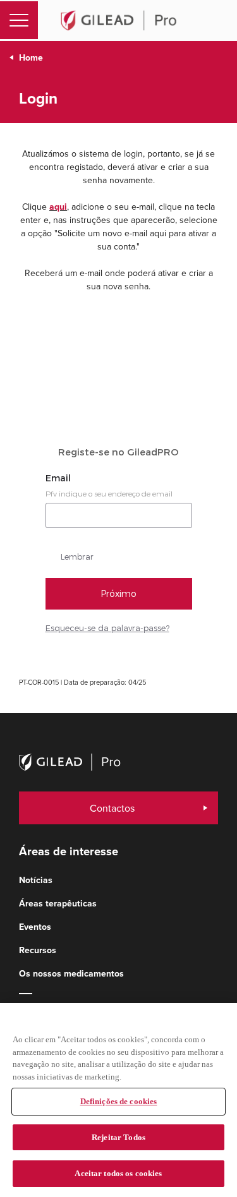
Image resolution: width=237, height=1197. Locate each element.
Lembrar (77, 556)
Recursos (37, 950)
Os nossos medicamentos (71, 973)
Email (59, 478)
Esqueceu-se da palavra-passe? (107, 628)
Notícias (35, 880)
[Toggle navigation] (19, 20)
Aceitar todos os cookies (118, 1173)
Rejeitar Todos (118, 1137)
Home (31, 57)
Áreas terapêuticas (58, 903)
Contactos (112, 808)
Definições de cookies (118, 1101)
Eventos (35, 927)
